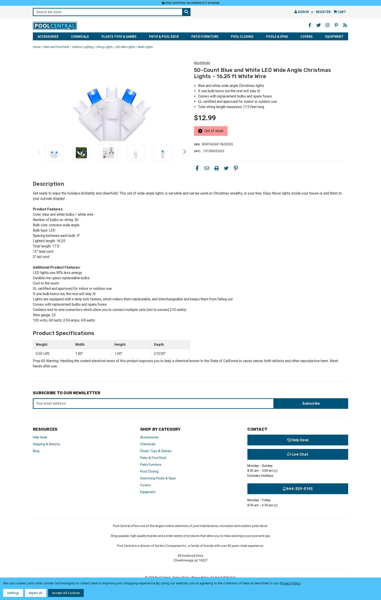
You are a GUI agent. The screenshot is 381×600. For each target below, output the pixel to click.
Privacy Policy (290, 583)
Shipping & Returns (46, 444)
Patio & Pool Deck (164, 36)
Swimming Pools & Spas (158, 478)
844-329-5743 (299, 489)
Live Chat (299, 454)
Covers (307, 36)
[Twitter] (226, 168)
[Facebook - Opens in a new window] (310, 25)
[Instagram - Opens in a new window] (327, 25)
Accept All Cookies (66, 593)
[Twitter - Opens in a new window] (319, 25)
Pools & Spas (277, 36)
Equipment (334, 36)
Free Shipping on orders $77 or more (192, 3)
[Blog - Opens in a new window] (345, 25)
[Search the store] (186, 12)
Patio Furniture (204, 36)
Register (323, 12)
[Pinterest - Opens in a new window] (336, 25)
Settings (13, 593)
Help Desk (40, 437)
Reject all (35, 593)
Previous (39, 153)
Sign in (303, 12)
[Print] (216, 168)
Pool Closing (242, 36)
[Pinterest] (236, 168)
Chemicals (80, 36)
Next (184, 153)
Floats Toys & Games (119, 36)
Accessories (47, 36)
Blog (36, 451)
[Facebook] (197, 168)
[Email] (207, 168)
